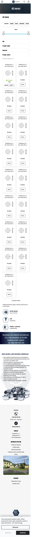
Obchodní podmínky (16, 449)
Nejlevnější (11, 23)
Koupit (11, 85)
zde (21, 523)
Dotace (16, 454)
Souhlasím (23, 533)
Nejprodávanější (22, 23)
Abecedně (27, 23)
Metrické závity (16, 483)
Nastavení (15, 527)
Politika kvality (16, 447)
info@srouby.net (16, 426)
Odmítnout (8, 533)
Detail (22, 84)
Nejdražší (16, 23)
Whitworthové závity (16, 481)
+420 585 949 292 (17, 343)
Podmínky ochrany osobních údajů (16, 452)
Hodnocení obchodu (16, 445)
